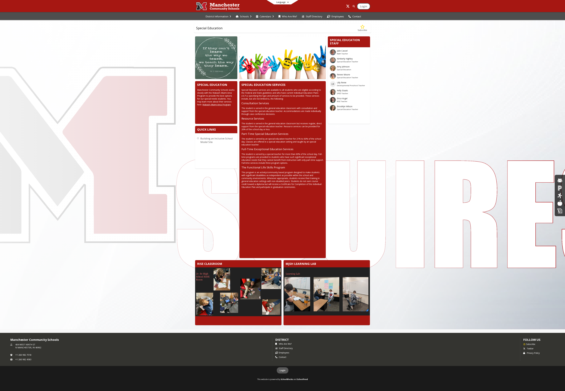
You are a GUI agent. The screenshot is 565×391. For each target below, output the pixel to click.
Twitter (530, 348)
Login (282, 370)
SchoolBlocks (287, 379)
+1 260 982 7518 (23, 354)
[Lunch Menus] (559, 203)
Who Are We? (285, 343)
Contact (282, 357)
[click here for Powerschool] (560, 188)
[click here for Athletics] (559, 195)
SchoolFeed (302, 379)
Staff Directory (286, 348)
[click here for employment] (560, 180)
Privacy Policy (533, 353)
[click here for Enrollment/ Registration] (560, 210)
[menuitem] (218, 16)
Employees (284, 352)
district (282, 340)
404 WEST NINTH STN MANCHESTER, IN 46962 (28, 346)
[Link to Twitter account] (348, 6)
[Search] (353, 6)
